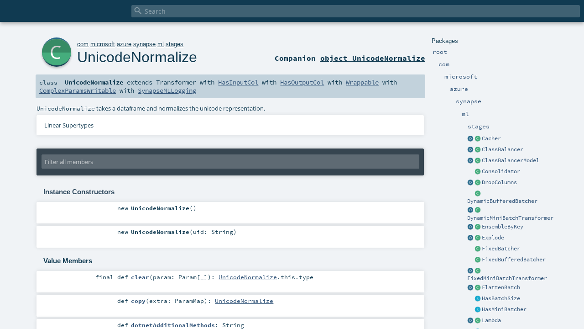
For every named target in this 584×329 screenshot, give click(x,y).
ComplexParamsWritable (77, 90)
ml (160, 44)
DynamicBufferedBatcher (502, 201)
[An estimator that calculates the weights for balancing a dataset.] (477, 150)
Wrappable (362, 82)
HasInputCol (238, 82)
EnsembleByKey (502, 226)
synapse (144, 44)
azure (124, 44)
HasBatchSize (501, 298)
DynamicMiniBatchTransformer (510, 218)
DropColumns (499, 182)
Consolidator (501, 171)
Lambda (491, 320)
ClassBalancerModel (510, 160)
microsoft (102, 44)
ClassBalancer (502, 149)
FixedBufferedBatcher (514, 259)
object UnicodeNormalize (372, 58)
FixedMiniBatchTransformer (507, 278)
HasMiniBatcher (504, 309)
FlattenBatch (501, 287)
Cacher (491, 138)
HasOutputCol (302, 82)
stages (174, 44)
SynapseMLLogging (167, 90)
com (83, 44)
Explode (493, 237)
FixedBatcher (501, 248)
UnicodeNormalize (137, 57)
